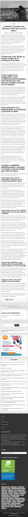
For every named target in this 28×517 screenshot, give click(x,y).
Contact (3, 427)
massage (23, 500)
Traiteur (7, 506)
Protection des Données (15, 503)
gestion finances (5, 498)
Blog (2, 419)
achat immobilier (14, 487)
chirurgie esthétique (21, 490)
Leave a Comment (20, 32)
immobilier (11, 498)
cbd (14, 490)
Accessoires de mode (5, 487)
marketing (18, 500)
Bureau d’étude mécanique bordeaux (18, 488)
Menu (4, 20)
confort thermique (22, 492)
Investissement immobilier (19, 498)
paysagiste (9, 501)
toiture (22, 505)
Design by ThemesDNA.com (14, 515)
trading (3, 506)
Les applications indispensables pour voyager (11, 391)
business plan (4, 490)
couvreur (10, 493)
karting (3, 500)
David (7, 32)
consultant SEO (5, 493)
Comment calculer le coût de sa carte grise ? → (17, 307)
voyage (11, 506)
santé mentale (4, 505)
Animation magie (21, 487)
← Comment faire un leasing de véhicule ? (9, 305)
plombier (14, 501)
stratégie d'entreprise (12, 505)
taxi (18, 505)
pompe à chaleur (20, 501)
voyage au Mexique (17, 506)
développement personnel (15, 495)
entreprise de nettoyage (6, 496)
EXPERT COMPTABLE (15, 496)
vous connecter (10, 315)
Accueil (2, 416)
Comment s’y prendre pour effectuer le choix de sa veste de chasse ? (14, 28)
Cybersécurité (22, 493)
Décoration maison (5, 495)
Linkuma (13, 500)
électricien (4, 508)
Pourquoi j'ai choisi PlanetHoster (8, 330)
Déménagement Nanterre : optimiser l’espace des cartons (14, 381)
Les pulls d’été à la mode (6, 368)
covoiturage (16, 493)
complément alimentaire (12, 492)
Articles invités (4, 424)
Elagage (22, 495)
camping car (10, 490)
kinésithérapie (8, 500)
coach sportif (4, 492)
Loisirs (14, 23)
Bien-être (8, 488)
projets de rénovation (6, 503)
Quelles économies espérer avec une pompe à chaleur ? (13, 362)
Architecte (4, 488)
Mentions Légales (5, 421)
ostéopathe (4, 501)
